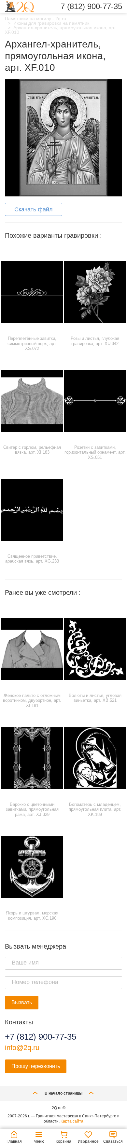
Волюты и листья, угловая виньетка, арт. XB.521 (95, 698)
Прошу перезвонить (35, 1066)
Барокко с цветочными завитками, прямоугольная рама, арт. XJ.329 (32, 809)
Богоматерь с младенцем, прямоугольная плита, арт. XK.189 (95, 809)
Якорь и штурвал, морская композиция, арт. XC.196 (32, 916)
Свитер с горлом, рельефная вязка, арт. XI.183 (32, 450)
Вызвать (21, 1002)
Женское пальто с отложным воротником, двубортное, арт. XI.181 (32, 700)
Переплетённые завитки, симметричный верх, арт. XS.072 (32, 343)
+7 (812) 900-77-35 (40, 1036)
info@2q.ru (22, 1048)
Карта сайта (72, 1121)
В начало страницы (63, 1093)
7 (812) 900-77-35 (91, 6)
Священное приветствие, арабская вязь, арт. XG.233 (32, 559)
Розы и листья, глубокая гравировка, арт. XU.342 (95, 341)
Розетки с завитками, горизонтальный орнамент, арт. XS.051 (95, 452)
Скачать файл (33, 209)
